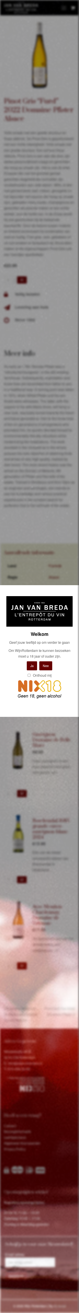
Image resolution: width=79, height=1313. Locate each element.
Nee (46, 665)
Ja (32, 665)
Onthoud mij (42, 675)
